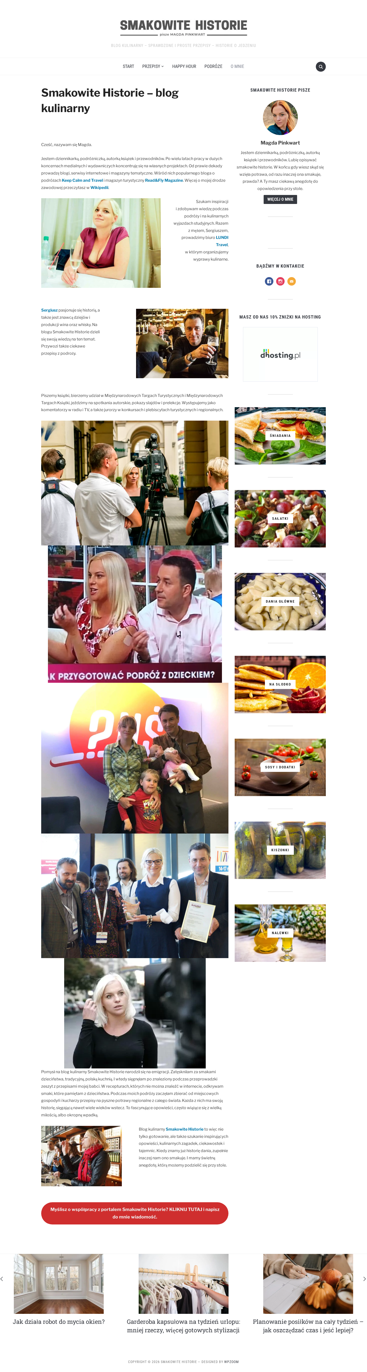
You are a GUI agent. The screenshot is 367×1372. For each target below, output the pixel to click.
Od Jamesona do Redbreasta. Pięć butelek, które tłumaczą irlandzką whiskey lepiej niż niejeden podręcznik (184, 1330)
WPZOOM (231, 1362)
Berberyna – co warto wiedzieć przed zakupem (309, 1326)
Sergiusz (49, 310)
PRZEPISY (151, 66)
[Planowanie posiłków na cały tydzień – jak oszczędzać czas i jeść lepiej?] (59, 1283)
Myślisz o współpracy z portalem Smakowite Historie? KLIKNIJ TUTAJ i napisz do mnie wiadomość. (134, 1213)
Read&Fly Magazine (164, 180)
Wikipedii (99, 187)
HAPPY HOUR (184, 66)
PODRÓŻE (213, 66)
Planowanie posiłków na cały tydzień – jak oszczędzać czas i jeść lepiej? (59, 1326)
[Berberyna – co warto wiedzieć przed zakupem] (309, 1283)
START (128, 66)
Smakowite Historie (184, 1129)
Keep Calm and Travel (82, 180)
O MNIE (237, 66)
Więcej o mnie (280, 199)
